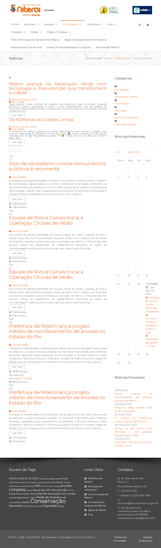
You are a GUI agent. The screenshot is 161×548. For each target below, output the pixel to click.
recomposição (15, 502)
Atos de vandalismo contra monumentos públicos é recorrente (57, 166)
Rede (63, 497)
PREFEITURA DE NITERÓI (24, 478)
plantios (42, 493)
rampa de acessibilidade (50, 479)
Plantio (59, 482)
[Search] (139, 24)
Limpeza (17, 489)
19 (152, 315)
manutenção (58, 490)
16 (118, 283)
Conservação (20, 344)
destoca (31, 506)
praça (61, 506)
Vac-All (45, 490)
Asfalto (26, 502)
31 (129, 362)
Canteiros (13, 486)
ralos (24, 506)
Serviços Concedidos (126, 117)
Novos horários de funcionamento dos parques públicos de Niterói (133, 397)
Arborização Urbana (126, 96)
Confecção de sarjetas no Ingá (152, 343)
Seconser (15, 506)
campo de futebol (26, 486)
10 (129, 275)
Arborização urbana (26, 493)
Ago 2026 (133, 152)
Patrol (33, 497)
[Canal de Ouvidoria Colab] (142, 9)
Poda (64, 478)
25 (138, 354)
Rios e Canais (20, 231)
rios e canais (68, 493)
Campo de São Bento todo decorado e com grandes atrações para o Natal (133, 432)
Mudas (29, 490)
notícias (27, 378)
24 (129, 354)
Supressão (50, 506)
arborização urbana (18, 482)
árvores (66, 486)
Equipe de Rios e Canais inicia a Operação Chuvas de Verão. (46, 220)
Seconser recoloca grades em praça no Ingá (152, 325)
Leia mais (17, 199)
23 (118, 354)
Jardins (67, 482)
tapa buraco (23, 497)
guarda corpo (44, 482)
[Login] (148, 24)
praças (12, 493)
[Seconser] (47, 10)
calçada (36, 490)
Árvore (71, 490)
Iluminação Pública (125, 124)
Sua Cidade (19, 177)
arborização (15, 378)
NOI (37, 486)
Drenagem (33, 482)
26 (147, 354)
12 (147, 275)
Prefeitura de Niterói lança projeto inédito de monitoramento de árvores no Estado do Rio (57, 331)
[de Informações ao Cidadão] (109, 9)
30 (118, 362)
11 (138, 275)
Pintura (44, 486)
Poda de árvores (48, 497)
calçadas (13, 497)
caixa (53, 482)
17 (129, 283)
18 (138, 283)
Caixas (39, 506)
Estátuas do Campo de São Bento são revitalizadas (152, 304)
